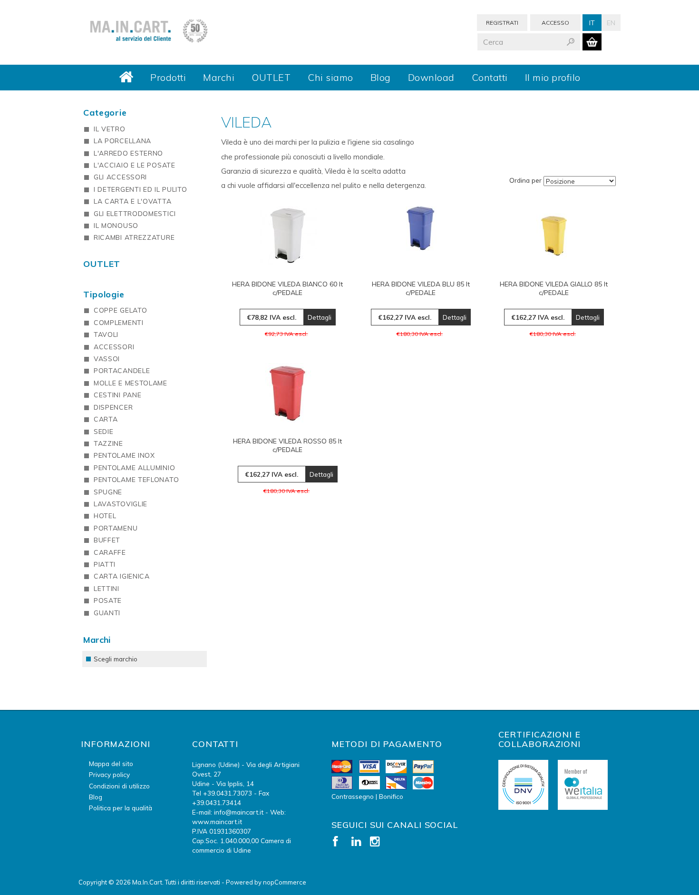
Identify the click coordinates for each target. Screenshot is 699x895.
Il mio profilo (553, 77)
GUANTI (107, 613)
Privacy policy (109, 774)
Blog (380, 77)
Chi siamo (330, 77)
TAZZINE (108, 443)
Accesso (555, 22)
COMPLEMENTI (119, 322)
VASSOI (107, 358)
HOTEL (105, 515)
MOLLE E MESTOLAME (130, 383)
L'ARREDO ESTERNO (128, 153)
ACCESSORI (114, 347)
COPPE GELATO (120, 310)
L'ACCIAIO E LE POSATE (134, 165)
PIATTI (105, 564)
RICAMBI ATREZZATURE (134, 237)
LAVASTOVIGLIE (120, 504)
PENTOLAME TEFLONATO (136, 479)
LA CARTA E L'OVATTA (132, 201)
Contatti (490, 77)
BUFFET (107, 540)
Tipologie (104, 294)
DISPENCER (113, 407)
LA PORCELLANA (122, 141)
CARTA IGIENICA (122, 576)
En (611, 23)
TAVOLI (106, 334)
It (592, 23)
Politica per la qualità (120, 808)
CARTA (106, 419)
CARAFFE (110, 552)
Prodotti (168, 77)
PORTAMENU (115, 528)
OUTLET (271, 77)
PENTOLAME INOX (124, 455)
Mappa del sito (111, 763)
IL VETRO (110, 129)
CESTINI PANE (117, 395)
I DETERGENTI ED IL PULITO (140, 189)
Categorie (105, 112)
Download (431, 77)
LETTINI (106, 588)
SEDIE (104, 431)
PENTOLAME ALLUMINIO (134, 467)
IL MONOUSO (116, 225)
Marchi (218, 77)
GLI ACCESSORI (120, 177)
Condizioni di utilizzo (119, 786)
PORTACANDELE (122, 370)
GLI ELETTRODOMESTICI (135, 213)
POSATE (108, 600)
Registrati (502, 22)
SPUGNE (108, 492)
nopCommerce (284, 882)
